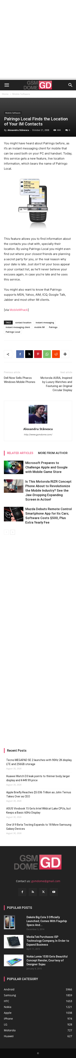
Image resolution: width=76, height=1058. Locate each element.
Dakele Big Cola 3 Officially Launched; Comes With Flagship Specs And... (47, 921)
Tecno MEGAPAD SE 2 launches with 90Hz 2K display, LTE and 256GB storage (39, 762)
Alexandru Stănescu (18, 130)
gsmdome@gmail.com (45, 881)
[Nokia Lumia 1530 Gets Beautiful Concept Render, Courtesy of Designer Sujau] (13, 960)
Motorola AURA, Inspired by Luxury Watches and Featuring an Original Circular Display (56, 384)
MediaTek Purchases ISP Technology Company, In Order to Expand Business (48, 940)
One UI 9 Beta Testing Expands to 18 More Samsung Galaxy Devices (38, 826)
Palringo (53, 327)
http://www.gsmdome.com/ (38, 434)
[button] (6, 85)
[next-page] (12, 532)
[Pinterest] (38, 354)
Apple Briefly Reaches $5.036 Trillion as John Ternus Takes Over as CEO (38, 794)
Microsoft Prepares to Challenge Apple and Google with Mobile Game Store (46, 467)
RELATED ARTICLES (20, 453)
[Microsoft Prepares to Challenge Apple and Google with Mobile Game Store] (13, 467)
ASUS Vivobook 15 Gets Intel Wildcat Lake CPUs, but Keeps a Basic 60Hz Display (38, 810)
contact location (23, 322)
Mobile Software (21, 94)
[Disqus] (38, 589)
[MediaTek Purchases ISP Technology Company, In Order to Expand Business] (13, 941)
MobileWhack (19, 310)
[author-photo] (38, 423)
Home (5, 94)
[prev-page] (6, 532)
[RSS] (33, 892)
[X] (29, 354)
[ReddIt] (56, 354)
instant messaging (45, 322)
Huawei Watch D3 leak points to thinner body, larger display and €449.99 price (38, 778)
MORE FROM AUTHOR (52, 453)
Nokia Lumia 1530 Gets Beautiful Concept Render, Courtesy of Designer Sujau (47, 960)
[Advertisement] (38, 40)
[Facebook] (20, 354)
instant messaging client (18, 327)
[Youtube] (54, 892)
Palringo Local (13, 331)
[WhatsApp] (47, 354)
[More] (65, 354)
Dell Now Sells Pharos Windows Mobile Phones (19, 380)
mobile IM (39, 327)
